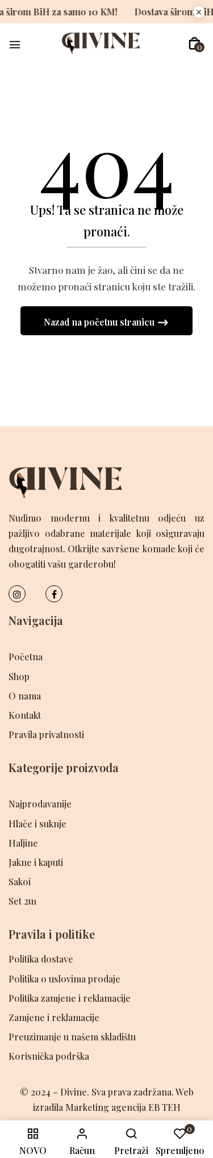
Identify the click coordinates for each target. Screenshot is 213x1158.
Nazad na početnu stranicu (100, 322)
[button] (194, 43)
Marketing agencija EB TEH (123, 1107)
